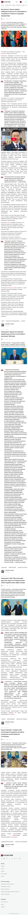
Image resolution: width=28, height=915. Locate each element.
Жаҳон (2, 876)
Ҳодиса (23, 5)
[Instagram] (2, 19)
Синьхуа (9, 222)
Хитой (23, 321)
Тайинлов (18, 5)
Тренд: (2, 5)
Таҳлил (2, 871)
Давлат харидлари (5, 894)
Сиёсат (3, 719)
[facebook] (9, 858)
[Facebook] (9, 19)
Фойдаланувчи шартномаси (7, 884)
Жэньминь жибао (12, 287)
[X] (12, 19)
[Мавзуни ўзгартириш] (21, 2)
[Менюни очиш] (26, 2)
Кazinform (3, 22)
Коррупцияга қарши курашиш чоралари (10, 891)
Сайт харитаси (4, 901)
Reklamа (3, 906)
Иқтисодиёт (4, 873)
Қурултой (4, 567)
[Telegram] (7, 19)
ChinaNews (4, 53)
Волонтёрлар (11, 719)
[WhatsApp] (4, 19)
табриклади (14, 837)
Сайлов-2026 (8, 5)
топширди (12, 714)
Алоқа (2, 904)
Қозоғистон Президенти (12, 321)
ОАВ (2, 321)
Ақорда (13, 5)
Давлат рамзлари (5, 889)
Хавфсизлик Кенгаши (7, 841)
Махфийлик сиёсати (5, 886)
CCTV (8, 98)
